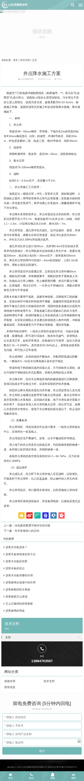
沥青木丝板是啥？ (16, 547)
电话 (31, 778)
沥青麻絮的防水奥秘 (17, 589)
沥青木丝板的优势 (16, 561)
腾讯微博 (37, 515)
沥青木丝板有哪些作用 (19, 575)
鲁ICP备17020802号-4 (66, 767)
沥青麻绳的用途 (15, 610)
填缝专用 (9, 681)
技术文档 (25, 60)
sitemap (10, 767)
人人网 (53, 515)
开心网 (61, 515)
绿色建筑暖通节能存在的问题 (32, 525)
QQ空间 (21, 515)
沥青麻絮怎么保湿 (16, 596)
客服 (52, 778)
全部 (8, 637)
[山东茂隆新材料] (14, 5)
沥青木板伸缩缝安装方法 (20, 554)
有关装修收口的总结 (27, 530)
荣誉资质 (9, 687)
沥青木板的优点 (15, 568)
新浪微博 (29, 515)
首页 (15, 60)
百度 (45, 515)
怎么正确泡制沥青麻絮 (19, 603)
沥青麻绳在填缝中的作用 (20, 582)
